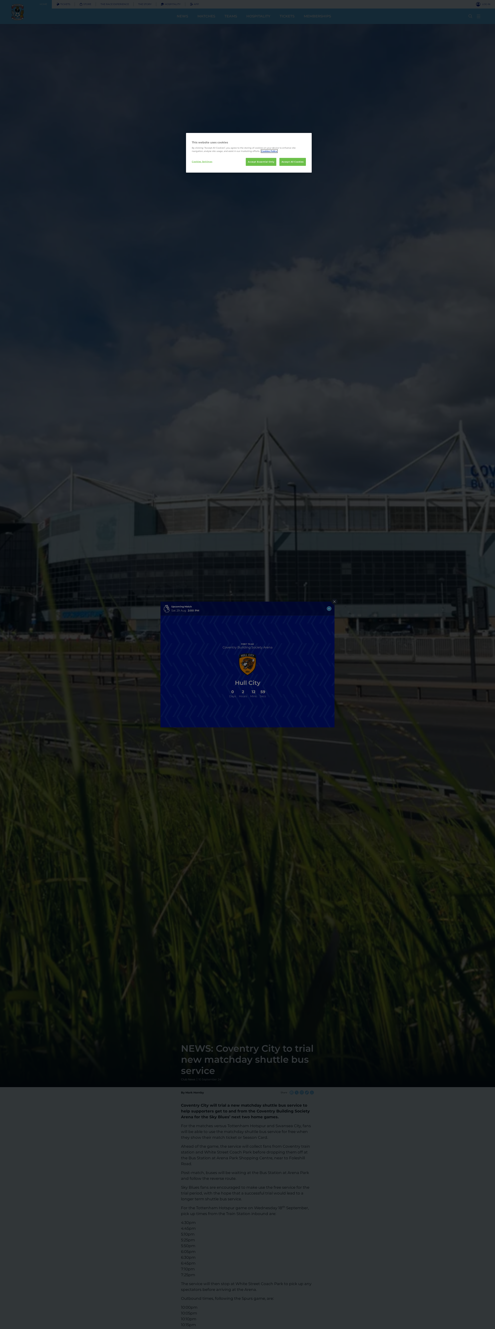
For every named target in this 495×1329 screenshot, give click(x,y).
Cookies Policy (269, 151)
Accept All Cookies (293, 161)
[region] (249, 153)
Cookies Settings (202, 161)
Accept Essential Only (261, 161)
